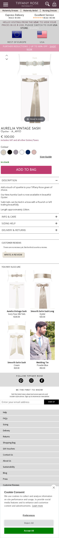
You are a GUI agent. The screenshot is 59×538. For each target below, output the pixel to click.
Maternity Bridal (30, 10)
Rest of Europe (17, 42)
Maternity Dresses (10, 10)
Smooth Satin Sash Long (42, 311)
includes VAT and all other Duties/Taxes (20, 140)
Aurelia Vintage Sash (17, 311)
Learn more (37, 506)
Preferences (29, 515)
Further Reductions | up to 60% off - (29, 48)
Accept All (29, 531)
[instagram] (31, 380)
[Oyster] (3, 152)
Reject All (29, 523)
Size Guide (46, 156)
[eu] (17, 39)
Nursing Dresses (50, 10)
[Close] (34, 28)
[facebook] (41, 380)
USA (42, 42)
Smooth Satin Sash (17, 362)
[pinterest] (21, 380)
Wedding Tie (42, 362)
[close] (53, 487)
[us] (42, 39)
